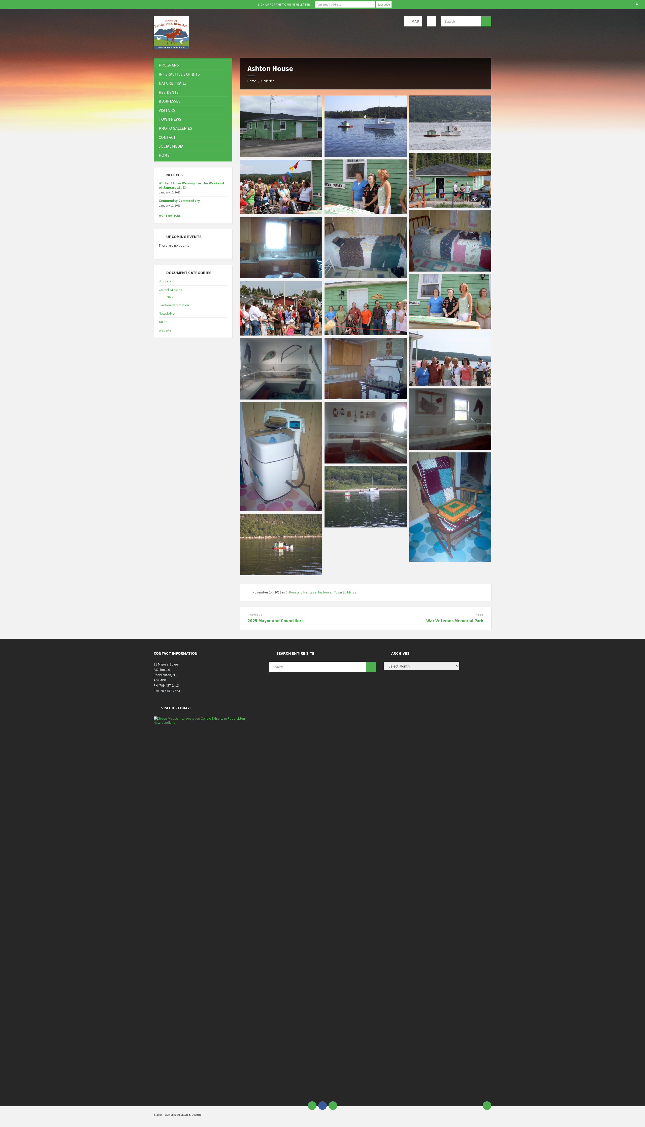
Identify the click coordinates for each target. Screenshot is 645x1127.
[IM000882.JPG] (450, 560)
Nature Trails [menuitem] (173, 83)
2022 (169, 296)
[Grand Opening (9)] (281, 334)
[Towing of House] (366, 155)
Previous (254, 615)
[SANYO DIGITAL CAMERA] (281, 155)
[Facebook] (322, 1105)
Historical (325, 592)
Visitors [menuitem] (167, 110)
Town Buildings (345, 592)
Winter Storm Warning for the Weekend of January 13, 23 (191, 185)
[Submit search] (486, 21)
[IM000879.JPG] (281, 398)
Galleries (268, 81)
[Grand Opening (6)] (366, 333)
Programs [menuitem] (169, 65)
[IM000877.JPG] (366, 462)
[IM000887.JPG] (366, 276)
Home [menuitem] (164, 155)
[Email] (312, 1105)
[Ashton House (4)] (450, 148)
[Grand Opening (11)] (450, 384)
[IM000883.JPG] (450, 270)
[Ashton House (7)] (366, 212)
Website (165, 330)
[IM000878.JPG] (450, 448)
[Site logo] (171, 47)
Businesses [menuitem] (169, 101)
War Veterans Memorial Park (454, 620)
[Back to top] (487, 1105)
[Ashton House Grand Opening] (281, 212)
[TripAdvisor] (333, 1105)
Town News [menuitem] (170, 119)
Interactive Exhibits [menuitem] (179, 74)
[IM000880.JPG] (281, 509)
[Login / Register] (431, 21)
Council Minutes (170, 289)
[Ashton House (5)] (450, 206)
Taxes (163, 321)
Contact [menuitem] (167, 137)
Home (251, 81)
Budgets (165, 281)
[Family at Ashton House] (450, 327)
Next (479, 615)
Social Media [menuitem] (171, 146)
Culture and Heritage (300, 592)
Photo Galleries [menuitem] (175, 128)
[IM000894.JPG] (281, 276)
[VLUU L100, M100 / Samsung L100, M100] (366, 525)
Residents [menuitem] (169, 92)
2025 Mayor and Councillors (275, 620)
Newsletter (167, 313)
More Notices (170, 215)
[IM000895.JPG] (366, 397)
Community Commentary (179, 200)
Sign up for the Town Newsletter (284, 4)
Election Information (174, 305)
